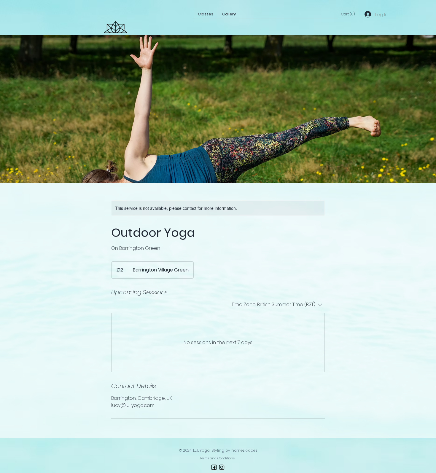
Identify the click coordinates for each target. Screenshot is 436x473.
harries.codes (244, 450)
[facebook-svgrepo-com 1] (214, 467)
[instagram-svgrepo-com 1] (222, 467)
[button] (347, 14)
